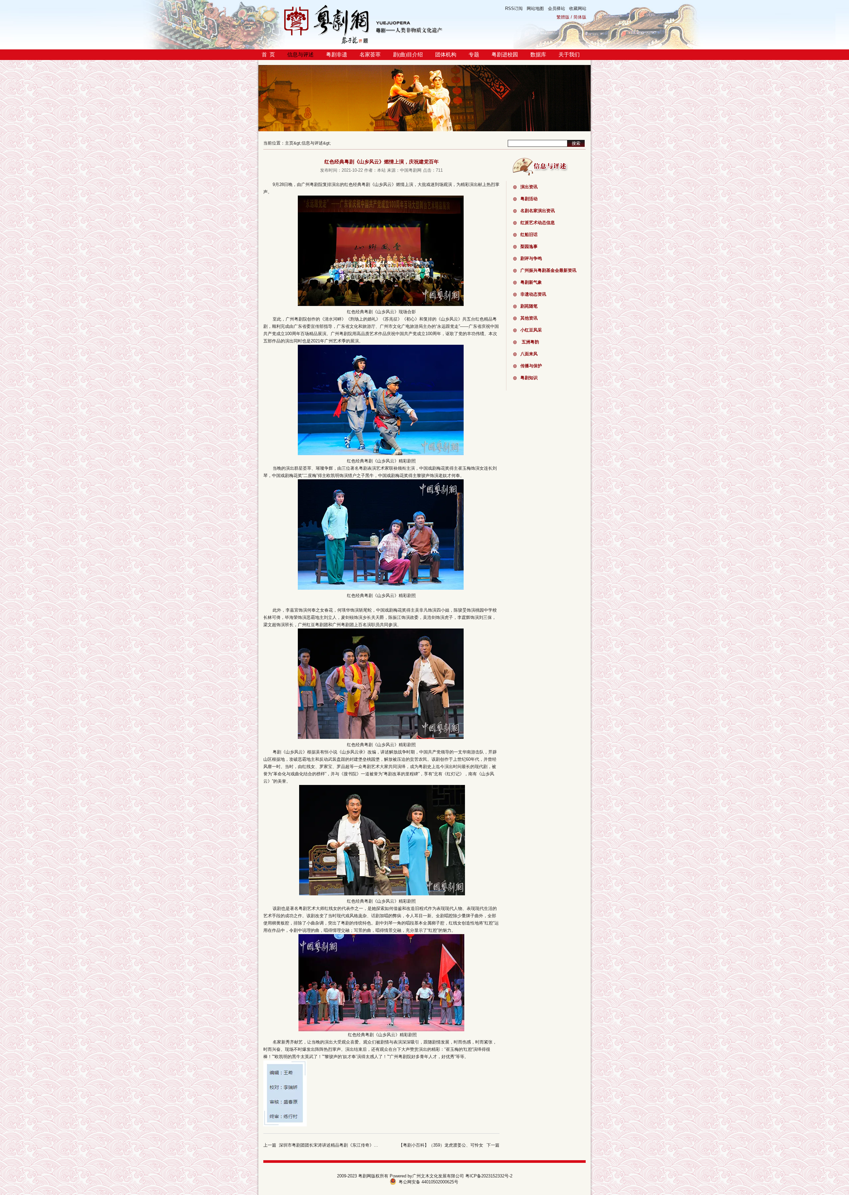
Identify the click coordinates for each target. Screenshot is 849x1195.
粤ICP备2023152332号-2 (488, 1175)
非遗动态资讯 (529, 294)
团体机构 (445, 54)
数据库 (538, 54)
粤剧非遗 (336, 54)
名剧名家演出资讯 (534, 210)
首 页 (268, 54)
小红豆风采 (527, 330)
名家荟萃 (370, 54)
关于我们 (569, 54)
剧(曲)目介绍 (408, 54)
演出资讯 (525, 186)
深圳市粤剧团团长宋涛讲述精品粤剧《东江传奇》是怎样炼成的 (339, 1145)
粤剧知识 (525, 377)
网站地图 (535, 8)
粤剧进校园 (504, 54)
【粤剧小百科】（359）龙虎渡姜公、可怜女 (441, 1145)
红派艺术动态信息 (534, 222)
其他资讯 (525, 318)
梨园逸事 (525, 246)
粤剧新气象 (527, 282)
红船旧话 (525, 234)
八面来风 (525, 353)
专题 (474, 54)
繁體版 (562, 17)
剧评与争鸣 (527, 258)
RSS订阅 (514, 8)
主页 (289, 143)
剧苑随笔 (525, 306)
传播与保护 (527, 365)
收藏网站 (577, 8)
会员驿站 (556, 8)
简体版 (579, 17)
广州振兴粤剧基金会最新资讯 (544, 270)
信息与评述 (300, 54)
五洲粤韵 (526, 341)
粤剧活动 (525, 198)
